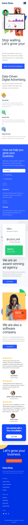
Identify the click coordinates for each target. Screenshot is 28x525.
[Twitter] (6, 514)
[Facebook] (4, 514)
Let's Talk (14, 436)
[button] (25, 3)
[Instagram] (8, 514)
